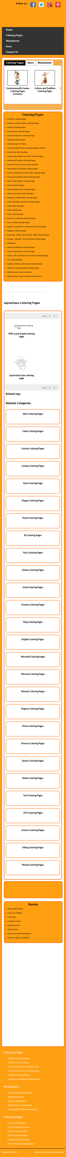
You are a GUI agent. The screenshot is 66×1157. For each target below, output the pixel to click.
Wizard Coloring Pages (33, 865)
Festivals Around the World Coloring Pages (23, 177)
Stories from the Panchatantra (19, 934)
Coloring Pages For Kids (18, 1127)
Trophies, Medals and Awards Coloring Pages (24, 264)
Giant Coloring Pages (33, 587)
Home (33, 18)
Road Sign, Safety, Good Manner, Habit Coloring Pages (28, 235)
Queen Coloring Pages (33, 761)
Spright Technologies (54, 1152)
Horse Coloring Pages (17, 1131)
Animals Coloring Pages (16, 127)
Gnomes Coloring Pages (33, 605)
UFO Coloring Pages (33, 813)
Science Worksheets (16, 1101)
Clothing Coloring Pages (16, 140)
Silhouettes (11, 243)
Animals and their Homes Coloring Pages (23, 123)
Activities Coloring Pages (16, 119)
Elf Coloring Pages (33, 535)
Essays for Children (15, 913)
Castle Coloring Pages (32, 431)
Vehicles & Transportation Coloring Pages (23, 268)
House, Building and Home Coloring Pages (23, 202)
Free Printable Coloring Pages (21, 1144)
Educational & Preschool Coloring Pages (22, 169)
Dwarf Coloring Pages (32, 518)
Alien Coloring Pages (33, 414)
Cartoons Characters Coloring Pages (21, 136)
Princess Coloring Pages (33, 743)
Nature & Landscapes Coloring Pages (21, 218)
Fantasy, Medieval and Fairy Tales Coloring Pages (26, 173)
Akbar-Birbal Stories (15, 909)
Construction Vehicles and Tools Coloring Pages (25, 156)
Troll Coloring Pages (33, 796)
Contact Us (12, 52)
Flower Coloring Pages (16, 185)
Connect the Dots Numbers (17, 152)
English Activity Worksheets (19, 1093)
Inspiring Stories (14, 925)
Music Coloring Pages (15, 214)
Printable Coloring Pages (19, 1140)
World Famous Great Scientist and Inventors (24, 276)
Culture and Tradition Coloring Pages (21, 161)
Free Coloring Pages (17, 1123)
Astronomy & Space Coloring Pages (23, 1067)
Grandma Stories (14, 921)
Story (9, 46)
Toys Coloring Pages (14, 260)
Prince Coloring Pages (33, 726)
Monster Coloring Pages (33, 691)
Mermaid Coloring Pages (33, 657)
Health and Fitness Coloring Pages (20, 194)
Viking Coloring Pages (33, 848)
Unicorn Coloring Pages (32, 830)
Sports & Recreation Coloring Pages (21, 252)
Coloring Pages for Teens (16, 144)
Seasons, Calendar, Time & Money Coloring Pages (26, 239)
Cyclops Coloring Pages (33, 466)
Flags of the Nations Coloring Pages (21, 181)
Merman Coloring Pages (33, 674)
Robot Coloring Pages (32, 778)
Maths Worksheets (14, 210)
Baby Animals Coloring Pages (18, 132)
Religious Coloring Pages (16, 231)
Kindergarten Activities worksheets (22, 1109)
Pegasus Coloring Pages (32, 709)
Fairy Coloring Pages (33, 553)
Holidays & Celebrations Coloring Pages (22, 198)
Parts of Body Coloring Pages (18, 223)
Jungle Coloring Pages (15, 206)
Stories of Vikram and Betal (18, 938)
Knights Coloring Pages (33, 639)
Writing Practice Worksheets (20, 1105)
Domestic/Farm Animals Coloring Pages (22, 165)
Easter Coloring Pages (17, 1135)
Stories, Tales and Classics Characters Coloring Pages (27, 256)
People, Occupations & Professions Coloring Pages (26, 227)
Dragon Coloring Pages (33, 501)
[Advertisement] (35, 297)
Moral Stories (13, 930)
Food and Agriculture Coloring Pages (21, 189)
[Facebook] (33, 4)
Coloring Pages (14, 35)
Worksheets (12, 40)
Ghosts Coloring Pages (33, 570)
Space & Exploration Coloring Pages (21, 247)
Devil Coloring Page (32, 483)
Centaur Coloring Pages (32, 449)
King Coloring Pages (33, 622)
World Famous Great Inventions (19, 272)
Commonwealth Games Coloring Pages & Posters (26, 148)
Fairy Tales (12, 917)
